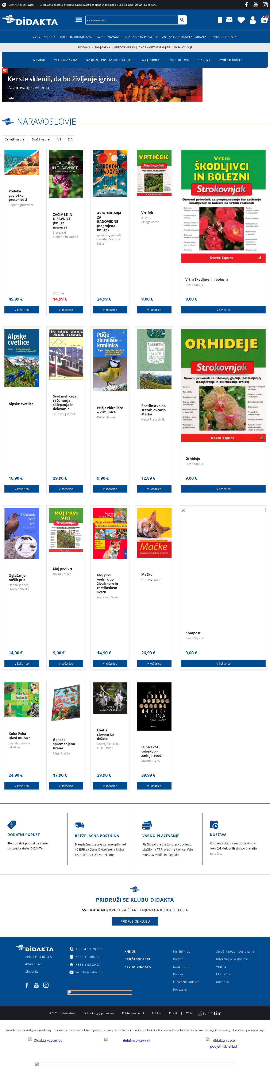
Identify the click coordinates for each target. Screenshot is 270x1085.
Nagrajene (150, 60)
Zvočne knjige (230, 60)
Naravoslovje (46, 121)
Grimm (146, 580)
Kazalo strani (182, 967)
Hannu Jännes (18, 585)
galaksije (103, 235)
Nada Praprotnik (153, 419)
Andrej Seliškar (107, 744)
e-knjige (204, 60)
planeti (116, 235)
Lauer (157, 580)
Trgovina (84, 47)
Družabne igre (137, 959)
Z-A (70, 139)
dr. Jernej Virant (64, 414)
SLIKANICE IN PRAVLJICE (141, 37)
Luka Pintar (105, 748)
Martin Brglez (151, 761)
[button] (78, 19)
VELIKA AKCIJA (65, 60)
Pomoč (178, 959)
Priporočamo (178, 60)
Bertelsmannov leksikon (19, 745)
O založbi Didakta (186, 982)
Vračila (221, 967)
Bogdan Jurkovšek (21, 205)
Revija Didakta (222, 37)
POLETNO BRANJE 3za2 (76, 37)
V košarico (22, 310)
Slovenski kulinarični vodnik (65, 234)
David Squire (194, 285)
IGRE (100, 37)
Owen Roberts (19, 589)
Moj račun (223, 974)
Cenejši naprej (15, 139)
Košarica (222, 982)
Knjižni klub (181, 951)
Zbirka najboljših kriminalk (184, 37)
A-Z (59, 139)
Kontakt (179, 974)
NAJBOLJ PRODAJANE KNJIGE (110, 60)
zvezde (102, 239)
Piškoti (173, 1013)
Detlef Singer (106, 417)
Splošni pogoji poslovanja (235, 951)
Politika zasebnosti (133, 1013)
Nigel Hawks (61, 753)
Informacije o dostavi (232, 959)
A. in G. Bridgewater (150, 220)
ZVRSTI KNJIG (42, 37)
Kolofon (156, 1013)
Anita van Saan (107, 597)
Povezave (180, 989)
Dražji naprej (41, 139)
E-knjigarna (102, 47)
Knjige (130, 951)
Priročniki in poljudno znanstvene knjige (142, 47)
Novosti (114, 37)
